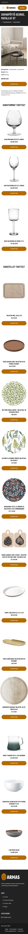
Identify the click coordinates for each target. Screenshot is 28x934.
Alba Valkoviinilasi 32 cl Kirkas (14, 185)
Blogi (5, 906)
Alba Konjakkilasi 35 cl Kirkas (14, 139)
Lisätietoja (14, 84)
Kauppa (22, 8)
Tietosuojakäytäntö (10, 931)
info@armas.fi (5, 2)
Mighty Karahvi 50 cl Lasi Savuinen (14, 755)
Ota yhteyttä (13, 929)
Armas (6, 897)
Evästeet (20, 929)
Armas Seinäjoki (8, 900)
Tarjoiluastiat (7, 22)
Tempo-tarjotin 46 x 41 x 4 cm (14, 613)
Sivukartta (20, 931)
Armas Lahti (7, 903)
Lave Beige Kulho (14, 850)
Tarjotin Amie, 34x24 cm (14, 315)
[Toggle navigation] (3, 7)
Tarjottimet (16, 22)
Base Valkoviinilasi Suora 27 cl (14, 241)
